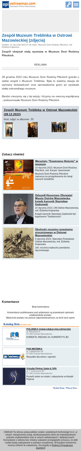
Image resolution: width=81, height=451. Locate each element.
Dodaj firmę (58, 388)
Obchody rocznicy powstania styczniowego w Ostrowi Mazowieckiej (54, 232)
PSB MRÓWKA (34, 349)
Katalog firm (11, 324)
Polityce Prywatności (62, 445)
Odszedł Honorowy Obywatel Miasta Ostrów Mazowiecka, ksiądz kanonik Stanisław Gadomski (53, 200)
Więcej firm (71, 388)
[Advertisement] (40, 279)
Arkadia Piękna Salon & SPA (41, 368)
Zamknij (41, 448)
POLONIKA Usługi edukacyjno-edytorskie (48, 329)
